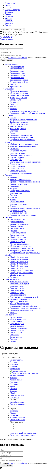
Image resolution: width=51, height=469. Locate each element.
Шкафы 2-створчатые (19, 259)
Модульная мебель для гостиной (23, 120)
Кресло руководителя (19, 301)
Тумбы (13, 199)
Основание (14, 186)
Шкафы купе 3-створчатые (21, 273)
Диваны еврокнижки (19, 80)
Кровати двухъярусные (19, 224)
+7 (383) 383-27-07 (7, 37)
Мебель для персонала (19, 304)
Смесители (14, 149)
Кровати (13, 177)
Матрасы (13, 188)
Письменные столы (18, 239)
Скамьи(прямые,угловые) (20, 155)
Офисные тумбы (17, 288)
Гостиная (9, 115)
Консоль (13, 109)
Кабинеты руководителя (20, 299)
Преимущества (16, 360)
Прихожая (9, 89)
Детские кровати (17, 222)
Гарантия (9, 16)
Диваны (13, 231)
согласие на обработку (17, 58)
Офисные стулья (17, 290)
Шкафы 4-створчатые (19, 264)
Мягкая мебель (11, 64)
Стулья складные (17, 324)
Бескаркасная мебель (18, 82)
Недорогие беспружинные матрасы (25, 208)
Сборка (8, 14)
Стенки (13, 117)
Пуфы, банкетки (17, 202)
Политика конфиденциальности (23, 433)
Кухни (7, 142)
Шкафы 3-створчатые (19, 262)
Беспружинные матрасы (20, 191)
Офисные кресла (17, 293)
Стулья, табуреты (17, 157)
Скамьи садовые (17, 330)
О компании (10, 3)
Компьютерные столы (19, 281)
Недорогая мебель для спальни (23, 215)
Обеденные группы (18, 151)
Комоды (13, 197)
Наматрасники (16, 193)
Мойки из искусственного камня (24, 144)
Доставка (9, 12)
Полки (12, 133)
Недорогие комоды (18, 211)
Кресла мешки (16, 86)
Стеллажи (14, 131)
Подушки (14, 195)
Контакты (9, 21)
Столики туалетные (18, 204)
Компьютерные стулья (19, 284)
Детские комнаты (17, 219)
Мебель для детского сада (20, 246)
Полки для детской (18, 233)
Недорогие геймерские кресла (22, 310)
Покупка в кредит (12, 10)
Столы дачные (16, 321)
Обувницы (14, 102)
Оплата (8, 7)
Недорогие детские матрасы (22, 250)
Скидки (8, 25)
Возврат (8, 18)
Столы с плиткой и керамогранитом (25, 162)
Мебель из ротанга (18, 129)
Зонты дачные (16, 337)
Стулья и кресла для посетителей (24, 297)
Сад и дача (9, 315)
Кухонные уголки (17, 153)
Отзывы (13, 362)
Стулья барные (16, 160)
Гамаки (13, 341)
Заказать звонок (6, 39)
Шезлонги (14, 335)
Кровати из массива (18, 184)
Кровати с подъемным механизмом (25, 182)
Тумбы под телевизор (19, 122)
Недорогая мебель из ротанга (22, 137)
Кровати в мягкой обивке (20, 180)
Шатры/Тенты (16, 332)
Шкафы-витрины (17, 275)
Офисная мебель (12, 279)
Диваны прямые (17, 67)
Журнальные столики (19, 124)
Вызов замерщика (17, 420)
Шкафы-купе (15, 100)
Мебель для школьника (19, 244)
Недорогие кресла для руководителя (25, 308)
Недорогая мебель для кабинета (23, 306)
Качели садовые (16, 317)
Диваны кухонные (18, 73)
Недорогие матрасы (18, 213)
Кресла (13, 84)
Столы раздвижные (18, 171)
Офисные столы (17, 286)
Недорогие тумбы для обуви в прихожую (27, 113)
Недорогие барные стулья (21, 173)
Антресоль (14, 277)
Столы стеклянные (18, 168)
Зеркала (13, 106)
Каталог (8, 5)
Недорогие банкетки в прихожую (24, 111)
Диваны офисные (17, 75)
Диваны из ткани (17, 71)
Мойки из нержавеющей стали (23, 146)
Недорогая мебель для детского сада (25, 253)
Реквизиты (14, 366)
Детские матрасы (17, 228)
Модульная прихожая (19, 91)
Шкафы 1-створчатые (19, 257)
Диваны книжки (17, 78)
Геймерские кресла (18, 295)
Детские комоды (17, 235)
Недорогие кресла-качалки (21, 135)
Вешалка (13, 313)
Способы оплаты (17, 402)
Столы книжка (16, 164)
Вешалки (14, 104)
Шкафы (8, 255)
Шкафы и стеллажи (18, 237)
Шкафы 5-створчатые (19, 266)
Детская (8, 217)
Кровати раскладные (18, 328)
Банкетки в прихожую (19, 95)
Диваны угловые (17, 69)
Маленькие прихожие (19, 93)
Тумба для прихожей (18, 98)
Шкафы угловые (17, 268)
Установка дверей (17, 417)
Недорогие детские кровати (21, 248)
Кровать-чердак (16, 226)
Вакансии (9, 23)
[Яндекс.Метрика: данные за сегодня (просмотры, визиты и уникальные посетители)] (18, 371)
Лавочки (13, 339)
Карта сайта (15, 369)
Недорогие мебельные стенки (22, 140)
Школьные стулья (17, 242)
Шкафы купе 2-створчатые (21, 270)
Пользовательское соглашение (22, 435)
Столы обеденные (17, 166)
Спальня (8, 175)
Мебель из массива (18, 319)
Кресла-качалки (16, 126)
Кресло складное (17, 326)
